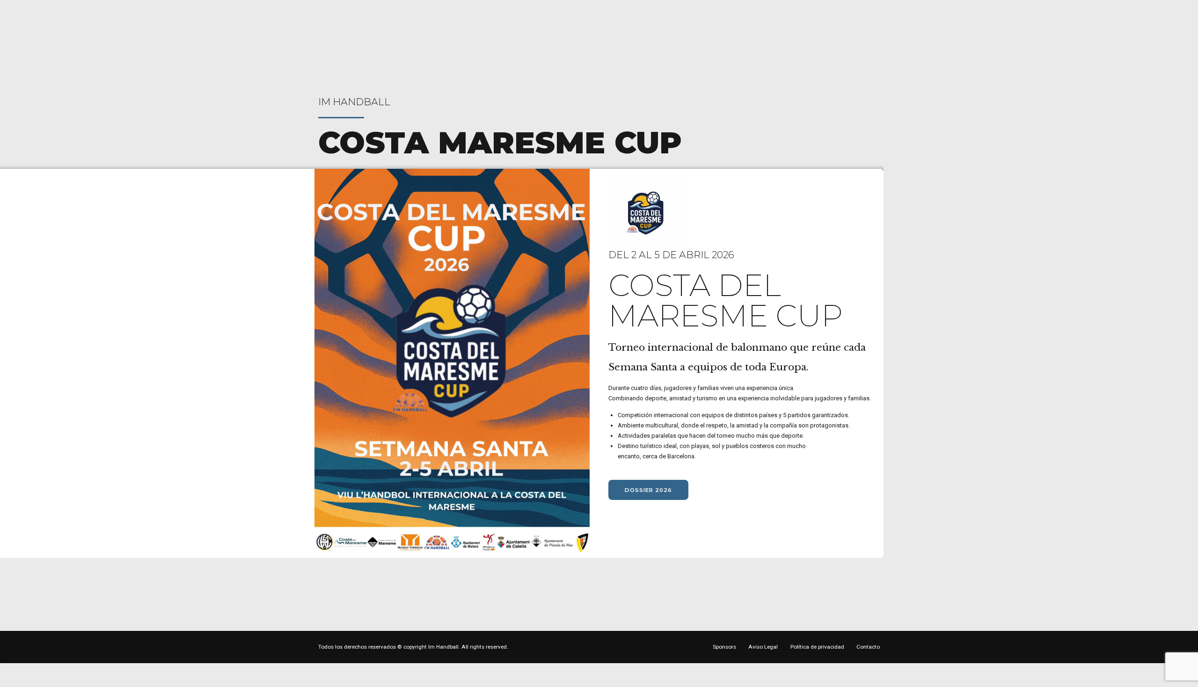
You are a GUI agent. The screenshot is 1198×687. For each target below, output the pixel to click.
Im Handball (354, 102)
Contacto (868, 647)
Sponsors (724, 647)
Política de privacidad (817, 647)
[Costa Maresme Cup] (452, 363)
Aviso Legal (763, 647)
